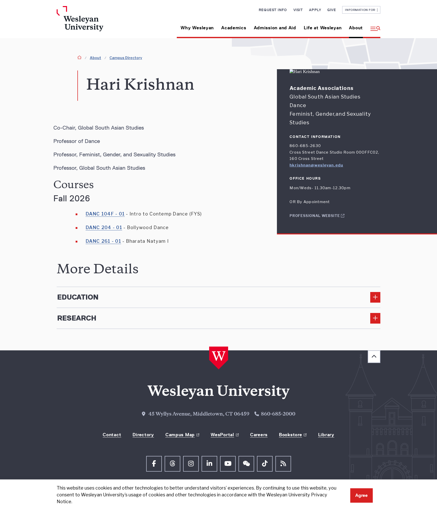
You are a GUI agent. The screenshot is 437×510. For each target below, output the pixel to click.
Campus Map (180, 435)
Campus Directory (126, 58)
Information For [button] (361, 10)
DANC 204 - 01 (104, 227)
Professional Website (315, 215)
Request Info (273, 10)
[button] (373, 26)
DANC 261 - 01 (103, 241)
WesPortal (222, 435)
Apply (315, 10)
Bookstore (290, 435)
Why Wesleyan (197, 28)
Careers (259, 435)
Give (331, 10)
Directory (143, 435)
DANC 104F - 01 (105, 213)
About (356, 28)
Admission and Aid (275, 28)
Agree (361, 495)
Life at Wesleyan (323, 28)
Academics (233, 28)
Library (326, 435)
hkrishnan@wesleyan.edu (316, 165)
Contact (112, 435)
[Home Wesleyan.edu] (95, 22)
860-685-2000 (278, 414)
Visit (298, 10)
